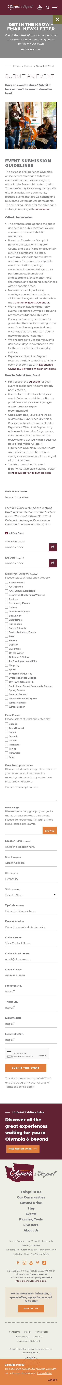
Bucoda (13, 723)
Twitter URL (11, 1001)
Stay (31, 1208)
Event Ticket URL (14, 1033)
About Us (31, 1230)
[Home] (31, 1172)
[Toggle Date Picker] (53, 547)
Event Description (15, 765)
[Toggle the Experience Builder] (39, 7)
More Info (29, 49)
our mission (41, 209)
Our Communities (31, 1197)
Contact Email (13, 953)
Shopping (14, 665)
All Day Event (16, 533)
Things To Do (31, 1191)
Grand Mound (16, 727)
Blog (26, 1253)
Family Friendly (17, 628)
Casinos (13, 599)
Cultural (13, 607)
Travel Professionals (42, 1241)
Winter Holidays (18, 702)
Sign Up (28, 1308)
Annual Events (17, 582)
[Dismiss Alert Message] (57, 19)
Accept (52, 1380)
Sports (12, 669)
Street (8, 856)
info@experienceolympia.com (31, 1280)
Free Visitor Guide (39, 1253)
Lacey (12, 732)
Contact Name (13, 937)
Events (31, 1213)
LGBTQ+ (13, 644)
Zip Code (10, 905)
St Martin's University (20, 673)
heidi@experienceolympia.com (31, 472)
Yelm (11, 756)
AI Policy (38, 1336)
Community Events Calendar (31, 302)
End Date (10, 557)
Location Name (13, 840)
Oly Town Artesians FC (21, 681)
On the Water (16, 652)
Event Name (12, 491)
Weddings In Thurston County (21, 1249)
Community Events (19, 603)
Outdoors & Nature (19, 657)
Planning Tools (31, 1219)
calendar (34, 381)
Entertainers (15, 619)
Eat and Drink (31, 1202)
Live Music (15, 648)
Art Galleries (16, 586)
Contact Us (14, 1331)
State (8, 889)
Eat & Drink (15, 615)
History (13, 640)
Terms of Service (15, 1086)
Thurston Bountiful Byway (23, 698)
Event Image (12, 807)
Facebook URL (13, 985)
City (7, 872)
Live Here (31, 1224)
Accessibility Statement (28, 1341)
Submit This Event (26, 1067)
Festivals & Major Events (22, 632)
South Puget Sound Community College (30, 686)
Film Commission (47, 1249)
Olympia (13, 736)
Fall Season (15, 623)
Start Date (11, 541)
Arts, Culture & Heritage (22, 590)
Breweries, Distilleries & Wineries (27, 594)
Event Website (13, 1017)
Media (27, 1331)
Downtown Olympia (19, 611)
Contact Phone (13, 969)
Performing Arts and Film (23, 661)
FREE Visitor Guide (20, 1149)
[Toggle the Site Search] (47, 7)
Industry (17, 1253)
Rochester (14, 744)
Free (11, 636)
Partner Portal (41, 1331)
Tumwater (14, 752)
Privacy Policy (34, 1082)
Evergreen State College (22, 677)
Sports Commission (19, 1241)
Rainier (13, 740)
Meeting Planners (31, 1245)
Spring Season (17, 690)
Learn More (44, 1373)
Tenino (12, 748)
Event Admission (14, 921)
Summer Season (18, 694)
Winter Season (17, 706)
